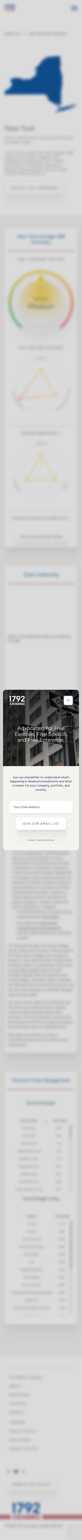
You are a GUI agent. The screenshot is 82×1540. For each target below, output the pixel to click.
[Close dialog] (68, 700)
